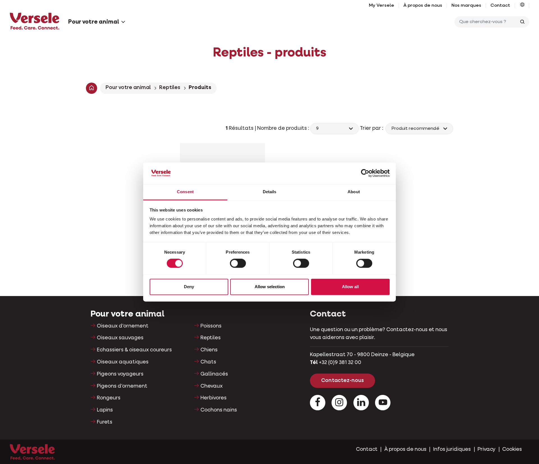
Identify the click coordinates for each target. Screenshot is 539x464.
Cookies (512, 449)
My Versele (381, 5)
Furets (104, 422)
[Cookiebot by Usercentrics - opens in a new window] (365, 173)
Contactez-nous (342, 380)
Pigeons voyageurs (120, 374)
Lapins (105, 410)
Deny (189, 286)
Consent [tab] (185, 191)
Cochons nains (218, 410)
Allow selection (270, 286)
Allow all (350, 286)
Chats (208, 362)
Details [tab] (270, 191)
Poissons (210, 326)
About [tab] (354, 191)
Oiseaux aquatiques (123, 362)
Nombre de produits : (283, 128)
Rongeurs (108, 398)
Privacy (486, 449)
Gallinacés (214, 374)
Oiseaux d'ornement (123, 326)
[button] (522, 5)
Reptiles (169, 87)
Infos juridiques (452, 449)
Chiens (209, 349)
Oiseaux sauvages (120, 337)
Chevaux (211, 386)
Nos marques (466, 5)
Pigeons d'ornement (122, 386)
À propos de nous (422, 5)
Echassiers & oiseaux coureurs (134, 349)
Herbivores (213, 398)
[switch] (238, 263)
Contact (500, 5)
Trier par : (372, 128)
